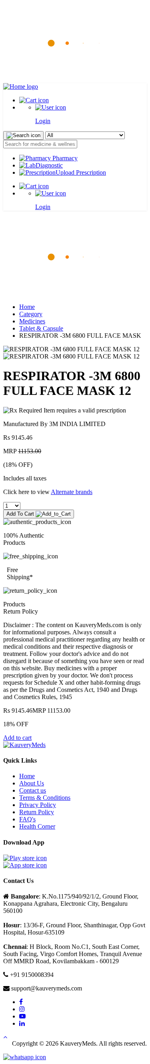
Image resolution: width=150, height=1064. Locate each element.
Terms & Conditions (44, 797)
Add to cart (17, 737)
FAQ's (27, 819)
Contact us (32, 790)
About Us (31, 783)
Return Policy (36, 812)
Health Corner (37, 826)
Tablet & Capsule (41, 328)
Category (30, 314)
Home (27, 306)
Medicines (32, 321)
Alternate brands (71, 491)
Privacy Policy (37, 804)
